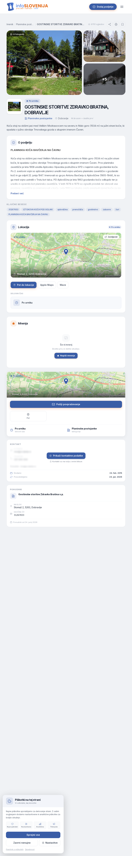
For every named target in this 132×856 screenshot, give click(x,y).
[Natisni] (116, 24)
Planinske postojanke (25, 24)
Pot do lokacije (25, 285)
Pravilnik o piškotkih (15, 849)
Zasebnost (30, 849)
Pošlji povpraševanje (68, 404)
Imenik (10, 24)
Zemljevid (112, 237)
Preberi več (17, 193)
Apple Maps (47, 285)
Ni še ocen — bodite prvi (82, 118)
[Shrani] (122, 24)
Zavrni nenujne (22, 842)
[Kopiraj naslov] (116, 273)
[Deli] (110, 24)
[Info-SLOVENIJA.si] (27, 6)
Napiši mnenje (67, 355)
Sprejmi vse (33, 834)
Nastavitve (51, 842)
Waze (63, 285)
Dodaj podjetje (105, 6)
